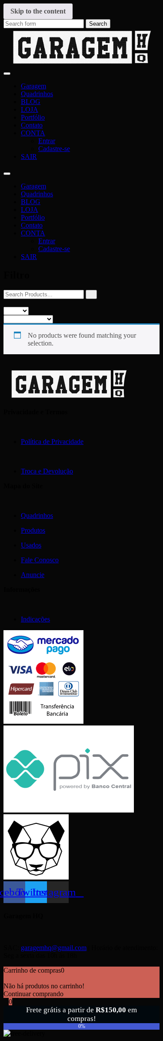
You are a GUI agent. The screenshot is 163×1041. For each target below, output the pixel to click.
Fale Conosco (40, 560)
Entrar (46, 140)
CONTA (33, 133)
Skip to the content (38, 11)
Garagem (33, 86)
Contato (32, 125)
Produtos (33, 530)
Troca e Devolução (47, 471)
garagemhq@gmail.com (53, 947)
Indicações (35, 619)
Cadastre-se (54, 148)
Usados (31, 545)
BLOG (30, 101)
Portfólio (33, 117)
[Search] (91, 294)
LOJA (29, 109)
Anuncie (32, 574)
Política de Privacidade (52, 441)
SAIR (29, 156)
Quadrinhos (37, 93)
